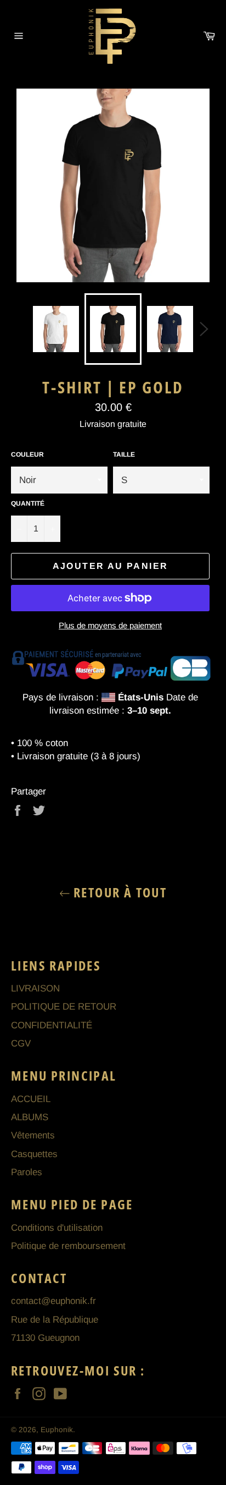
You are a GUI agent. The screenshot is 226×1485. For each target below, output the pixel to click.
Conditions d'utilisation (57, 1228)
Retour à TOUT (118, 892)
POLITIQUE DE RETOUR (63, 1006)
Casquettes (34, 1154)
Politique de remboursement (68, 1246)
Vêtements (33, 1135)
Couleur (27, 454)
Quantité (27, 503)
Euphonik (57, 1430)
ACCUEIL (30, 1099)
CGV (21, 1043)
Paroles (26, 1172)
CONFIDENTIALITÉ (51, 1025)
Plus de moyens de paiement (110, 625)
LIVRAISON (35, 988)
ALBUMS (29, 1117)
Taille (124, 454)
